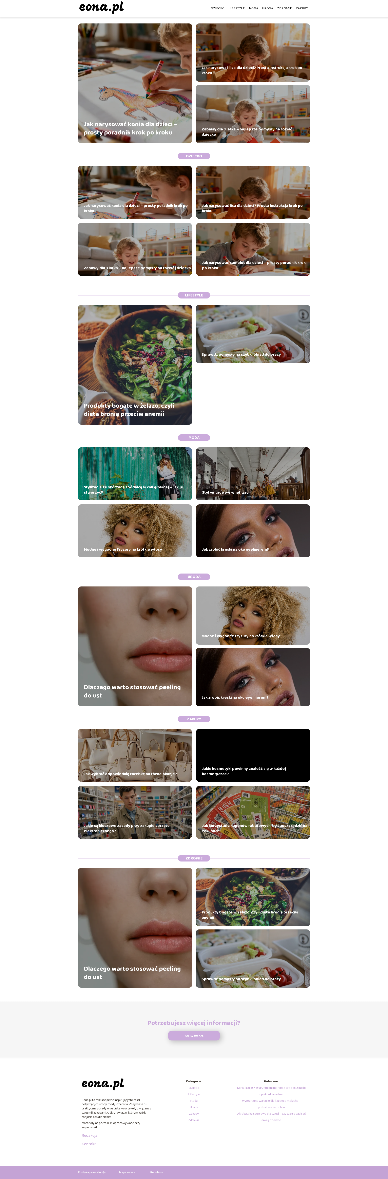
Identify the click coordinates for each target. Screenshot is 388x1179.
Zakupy (302, 8)
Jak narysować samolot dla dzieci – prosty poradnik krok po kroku (254, 265)
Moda (253, 8)
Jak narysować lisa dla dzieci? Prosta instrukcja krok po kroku (252, 70)
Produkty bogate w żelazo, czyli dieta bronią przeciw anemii (129, 410)
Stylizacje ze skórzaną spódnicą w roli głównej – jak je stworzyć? (133, 490)
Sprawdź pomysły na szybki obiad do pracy (241, 354)
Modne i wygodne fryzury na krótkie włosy (123, 549)
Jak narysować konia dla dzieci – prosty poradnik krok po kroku (130, 128)
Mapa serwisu (128, 1172)
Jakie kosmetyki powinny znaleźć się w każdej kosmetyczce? (244, 771)
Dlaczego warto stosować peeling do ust (132, 691)
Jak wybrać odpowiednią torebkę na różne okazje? (130, 774)
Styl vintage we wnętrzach (226, 492)
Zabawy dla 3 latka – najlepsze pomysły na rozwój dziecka (248, 132)
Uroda (267, 8)
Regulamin (157, 1172)
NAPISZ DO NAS (194, 1036)
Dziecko (218, 8)
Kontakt (89, 1144)
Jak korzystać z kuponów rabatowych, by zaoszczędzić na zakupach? (254, 828)
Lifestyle (237, 8)
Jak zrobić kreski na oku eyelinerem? (235, 549)
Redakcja (89, 1135)
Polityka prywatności (92, 1172)
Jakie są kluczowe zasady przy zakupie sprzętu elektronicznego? (127, 828)
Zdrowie (284, 8)
